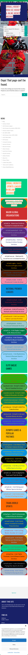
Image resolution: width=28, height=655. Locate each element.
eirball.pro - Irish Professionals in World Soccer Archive (14, 515)
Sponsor (14, 43)
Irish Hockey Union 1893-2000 (10, 135)
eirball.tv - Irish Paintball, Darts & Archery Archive (14, 548)
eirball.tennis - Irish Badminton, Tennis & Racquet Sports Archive (14, 356)
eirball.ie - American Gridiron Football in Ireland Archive (14, 224)
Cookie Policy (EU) (7, 162)
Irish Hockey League (7, 126)
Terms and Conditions (8, 164)
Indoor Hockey (6, 155)
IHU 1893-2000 (6, 132)
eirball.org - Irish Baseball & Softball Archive (14, 250)
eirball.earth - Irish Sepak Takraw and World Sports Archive (14, 540)
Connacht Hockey (7, 142)
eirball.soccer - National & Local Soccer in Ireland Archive (14, 257)
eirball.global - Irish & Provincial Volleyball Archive (14, 324)
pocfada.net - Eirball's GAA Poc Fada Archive (14, 408)
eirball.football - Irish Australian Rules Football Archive (14, 302)
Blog (4, 121)
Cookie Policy (10, 652)
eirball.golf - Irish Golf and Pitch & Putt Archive (14, 348)
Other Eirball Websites (8, 167)
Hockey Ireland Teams (8, 130)
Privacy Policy (17, 652)
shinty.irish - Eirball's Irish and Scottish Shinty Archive (14, 415)
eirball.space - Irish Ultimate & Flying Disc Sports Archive (14, 564)
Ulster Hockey (6, 149)
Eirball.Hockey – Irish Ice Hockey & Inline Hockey (15, 58)
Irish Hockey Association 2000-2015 (11, 128)
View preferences (14, 649)
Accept (14, 640)
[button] (25, 626)
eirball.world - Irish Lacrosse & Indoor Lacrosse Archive (14, 317)
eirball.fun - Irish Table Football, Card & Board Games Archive (14, 556)
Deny (14, 644)
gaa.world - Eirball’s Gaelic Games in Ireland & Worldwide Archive (14, 378)
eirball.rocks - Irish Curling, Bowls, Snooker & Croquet (14, 532)
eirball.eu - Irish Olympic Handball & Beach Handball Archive (14, 339)
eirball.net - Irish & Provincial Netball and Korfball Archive (14, 310)
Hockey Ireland (6, 123)
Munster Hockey (7, 146)
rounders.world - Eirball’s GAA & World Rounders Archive (14, 394)
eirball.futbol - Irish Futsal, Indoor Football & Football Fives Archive (14, 523)
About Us (5, 158)
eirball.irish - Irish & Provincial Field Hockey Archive (14, 274)
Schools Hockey (6, 153)
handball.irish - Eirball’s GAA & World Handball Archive (14, 387)
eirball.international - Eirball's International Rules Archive (14, 401)
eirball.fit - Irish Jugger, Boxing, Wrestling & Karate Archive (14, 481)
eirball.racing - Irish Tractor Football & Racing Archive (14, 571)
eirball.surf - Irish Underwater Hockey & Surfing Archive (14, 495)
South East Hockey (7, 151)
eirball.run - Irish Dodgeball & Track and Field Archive (14, 474)
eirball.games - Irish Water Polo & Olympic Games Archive (14, 446)
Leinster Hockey (6, 144)
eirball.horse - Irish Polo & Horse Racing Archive (14, 460)
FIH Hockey (5, 139)
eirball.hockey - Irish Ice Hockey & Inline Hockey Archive (14, 242)
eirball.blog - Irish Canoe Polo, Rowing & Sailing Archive (14, 453)
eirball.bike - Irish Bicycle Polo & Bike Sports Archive (14, 467)
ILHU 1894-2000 (7, 137)
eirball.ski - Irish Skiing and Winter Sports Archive (14, 488)
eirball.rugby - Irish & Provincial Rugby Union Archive (14, 265)
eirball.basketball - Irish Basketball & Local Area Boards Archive (14, 232)
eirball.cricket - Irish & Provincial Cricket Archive (14, 281)
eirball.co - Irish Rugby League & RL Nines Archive (14, 331)
